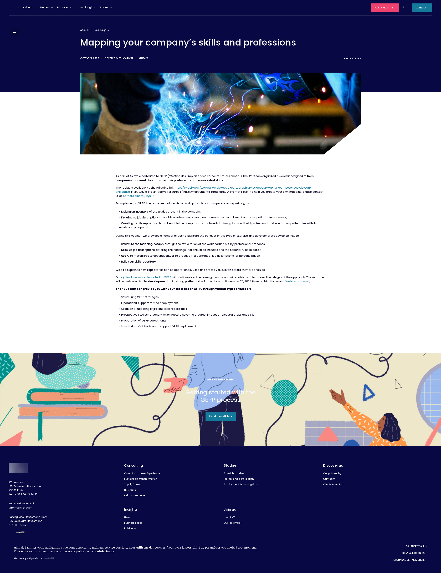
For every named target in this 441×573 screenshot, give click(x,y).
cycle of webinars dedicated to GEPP (146, 277)
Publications (131, 529)
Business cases (133, 523)
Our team (329, 479)
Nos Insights (102, 30)
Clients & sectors (333, 485)
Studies (44, 8)
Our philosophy (332, 474)
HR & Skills (130, 490)
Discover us (64, 8)
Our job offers (232, 523)
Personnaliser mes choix (408, 560)
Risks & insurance (134, 496)
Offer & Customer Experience (142, 474)
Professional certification (239, 479)
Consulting (25, 8)
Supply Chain (132, 485)
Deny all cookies (413, 553)
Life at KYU (230, 518)
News (127, 518)
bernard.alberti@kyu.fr (138, 196)
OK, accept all (415, 546)
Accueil (84, 30)
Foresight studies (234, 474)
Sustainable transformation (140, 479)
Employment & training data (241, 485)
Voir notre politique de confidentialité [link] (34, 558)
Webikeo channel (297, 281)
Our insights (87, 8)
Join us (103, 8)
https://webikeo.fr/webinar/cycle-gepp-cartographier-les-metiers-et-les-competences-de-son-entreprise (213, 190)
